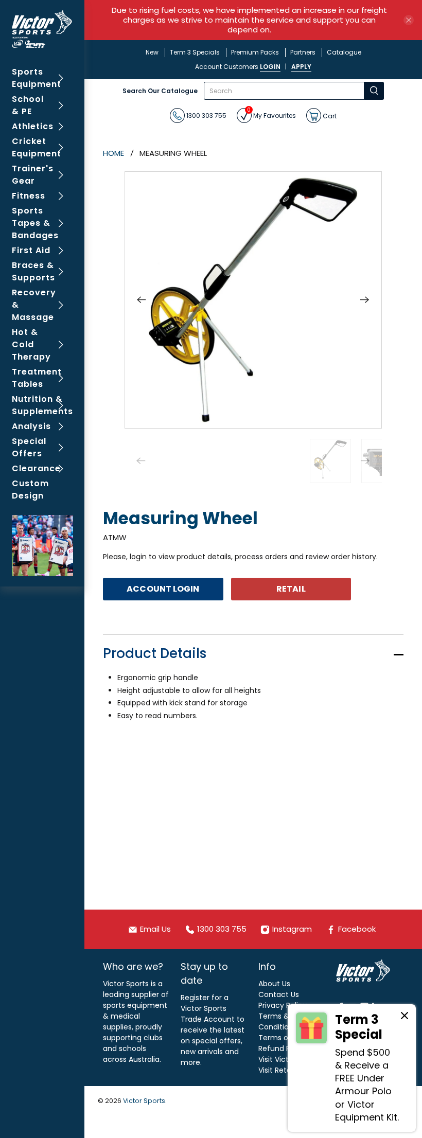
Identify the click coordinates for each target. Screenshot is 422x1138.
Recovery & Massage (34, 305)
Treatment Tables (37, 378)
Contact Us (278, 994)
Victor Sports (144, 1100)
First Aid (31, 250)
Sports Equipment (36, 78)
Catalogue (344, 52)
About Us (274, 984)
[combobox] (284, 91)
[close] (408, 20)
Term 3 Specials (195, 52)
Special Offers (29, 447)
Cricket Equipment (36, 147)
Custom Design (30, 489)
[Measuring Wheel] (253, 300)
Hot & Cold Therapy (31, 344)
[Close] (404, 1017)
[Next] (365, 300)
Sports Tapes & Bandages (35, 223)
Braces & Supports (33, 271)
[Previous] (141, 300)
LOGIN (270, 66)
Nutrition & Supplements (42, 405)
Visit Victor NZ (282, 1059)
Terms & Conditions (277, 1021)
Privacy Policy (282, 1005)
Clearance (36, 468)
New (152, 52)
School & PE (28, 105)
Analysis (31, 426)
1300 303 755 (205, 115)
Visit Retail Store (286, 1070)
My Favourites (271, 114)
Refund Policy (282, 1048)
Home (113, 153)
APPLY (301, 66)
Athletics (33, 126)
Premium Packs (255, 52)
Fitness (28, 196)
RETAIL (291, 589)
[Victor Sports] (42, 29)
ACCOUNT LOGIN (163, 589)
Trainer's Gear (33, 175)
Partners (302, 52)
